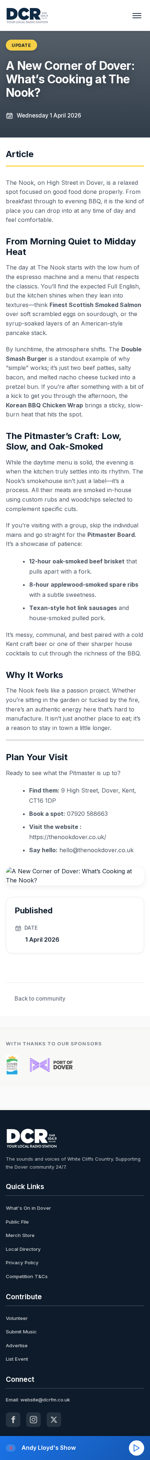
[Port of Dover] (51, 1065)
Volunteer (17, 1318)
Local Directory (23, 1249)
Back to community (40, 998)
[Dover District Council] (12, 1065)
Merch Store (20, 1235)
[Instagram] (33, 1419)
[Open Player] (136, 1448)
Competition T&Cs (27, 1276)
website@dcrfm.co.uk (45, 1400)
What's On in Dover (28, 1208)
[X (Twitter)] (54, 1419)
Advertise (17, 1345)
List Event (17, 1359)
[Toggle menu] (137, 15)
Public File (17, 1222)
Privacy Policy (22, 1262)
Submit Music (21, 1332)
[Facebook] (13, 1419)
